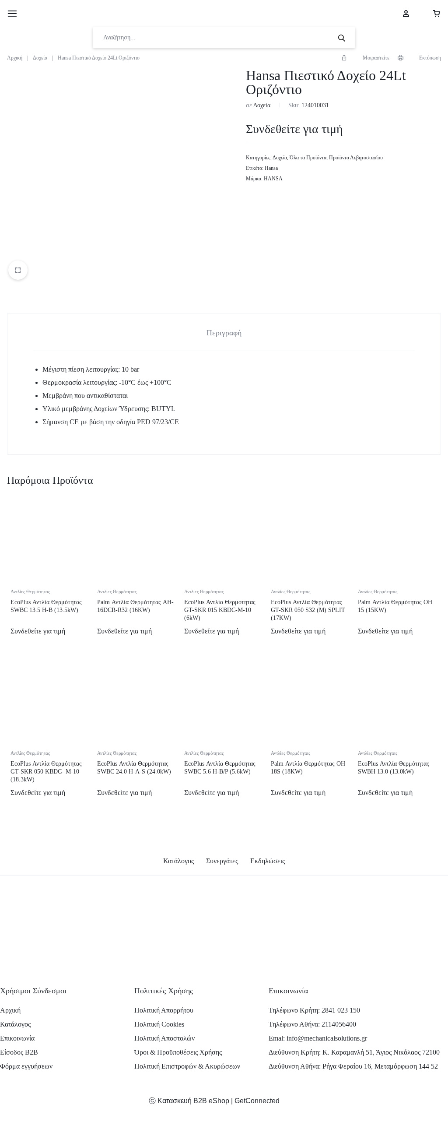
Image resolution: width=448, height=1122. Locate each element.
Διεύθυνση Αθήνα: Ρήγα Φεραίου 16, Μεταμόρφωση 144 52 (353, 1066)
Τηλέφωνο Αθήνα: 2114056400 (312, 1024)
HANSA (273, 179)
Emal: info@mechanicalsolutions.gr (318, 1038)
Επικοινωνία (17, 1038)
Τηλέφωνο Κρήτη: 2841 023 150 (314, 1010)
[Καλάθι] (430, 13)
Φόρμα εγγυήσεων (26, 1066)
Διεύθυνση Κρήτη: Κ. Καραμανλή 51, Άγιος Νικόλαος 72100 (354, 1052)
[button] (365, 57)
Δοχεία (40, 58)
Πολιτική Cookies (159, 1024)
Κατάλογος (178, 861)
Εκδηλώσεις (267, 861)
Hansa (271, 168)
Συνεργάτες (222, 861)
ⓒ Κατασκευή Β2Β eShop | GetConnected (214, 1100)
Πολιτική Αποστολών (164, 1038)
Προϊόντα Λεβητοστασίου (356, 158)
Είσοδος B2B (19, 1052)
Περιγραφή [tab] (224, 332)
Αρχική (14, 58)
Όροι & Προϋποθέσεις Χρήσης (178, 1052)
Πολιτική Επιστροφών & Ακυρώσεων (187, 1066)
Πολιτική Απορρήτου (163, 1010)
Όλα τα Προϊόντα (308, 158)
